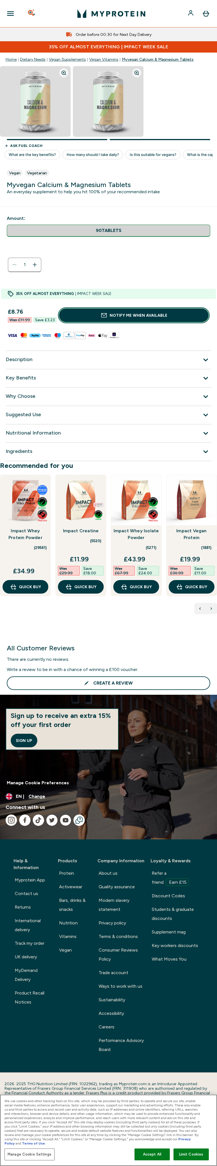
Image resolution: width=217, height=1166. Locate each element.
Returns (23, 907)
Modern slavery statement (114, 905)
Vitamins (68, 936)
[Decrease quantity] (14, 265)
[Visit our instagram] (11, 820)
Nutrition (68, 922)
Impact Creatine (81, 530)
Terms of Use (33, 1143)
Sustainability (112, 999)
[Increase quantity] (35, 265)
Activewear (70, 886)
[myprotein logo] (111, 13)
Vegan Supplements (67, 59)
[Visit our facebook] (25, 820)
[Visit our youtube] (65, 820)
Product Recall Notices (29, 997)
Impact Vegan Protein (191, 534)
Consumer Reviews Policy (118, 954)
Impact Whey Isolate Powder (136, 534)
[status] (25, 265)
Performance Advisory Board (121, 1045)
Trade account (113, 972)
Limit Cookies (191, 1154)
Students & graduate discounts (173, 914)
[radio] (108, 231)
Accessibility (111, 1013)
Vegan (65, 950)
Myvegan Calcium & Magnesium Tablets (158, 59)
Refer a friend (169, 878)
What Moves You (169, 959)
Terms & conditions (118, 936)
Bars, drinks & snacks (72, 905)
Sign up (24, 740)
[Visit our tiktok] (38, 820)
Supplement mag (169, 932)
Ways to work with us (120, 986)
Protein (66, 873)
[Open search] (31, 13)
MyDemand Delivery (26, 975)
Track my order (29, 943)
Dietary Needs (32, 59)
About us (108, 873)
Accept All (152, 1154)
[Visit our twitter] (52, 820)
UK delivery (26, 956)
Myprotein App (30, 880)
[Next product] (211, 608)
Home (11, 59)
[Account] (191, 14)
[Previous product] (200, 608)
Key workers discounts (175, 945)
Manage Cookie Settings (29, 1154)
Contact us (26, 893)
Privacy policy (112, 922)
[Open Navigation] (10, 13)
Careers (106, 1026)
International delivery (28, 925)
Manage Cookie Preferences (38, 782)
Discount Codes (168, 895)
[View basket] (206, 13)
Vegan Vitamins (103, 59)
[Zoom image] (63, 72)
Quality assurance (117, 886)
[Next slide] (216, 548)
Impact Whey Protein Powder (25, 534)
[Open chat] (79, 820)
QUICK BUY (30, 587)
